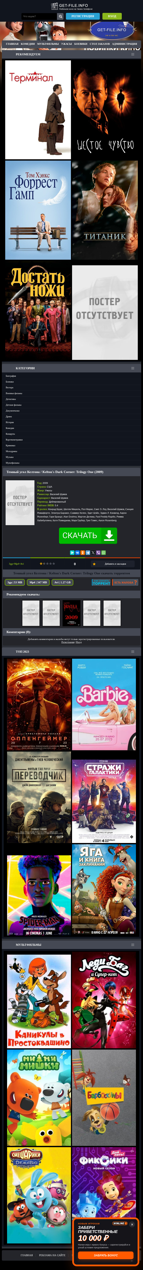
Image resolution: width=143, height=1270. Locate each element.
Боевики (80, 44)
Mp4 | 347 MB (38, 582)
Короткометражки (14, 440)
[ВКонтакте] (77, 552)
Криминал (10, 445)
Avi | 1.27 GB (62, 582)
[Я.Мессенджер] (72, 552)
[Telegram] (88, 552)
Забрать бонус (105, 1255)
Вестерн (9, 387)
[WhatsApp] (103, 552)
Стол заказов (100, 44)
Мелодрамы (11, 451)
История (10, 422)
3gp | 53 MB (14, 582)
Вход (112, 16)
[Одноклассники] (82, 552)
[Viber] (98, 552)
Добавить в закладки (115, 564)
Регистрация (83, 16)
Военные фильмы (14, 393)
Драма (9, 416)
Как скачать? (101, 582)
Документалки (12, 411)
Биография (11, 376)
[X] (93, 552)
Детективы (11, 399)
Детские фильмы (13, 405)
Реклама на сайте (52, 1255)
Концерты (10, 434)
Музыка (9, 457)
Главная (12, 44)
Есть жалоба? (125, 582)
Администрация (124, 44)
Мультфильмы (48, 44)
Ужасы (66, 44)
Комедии (28, 44)
